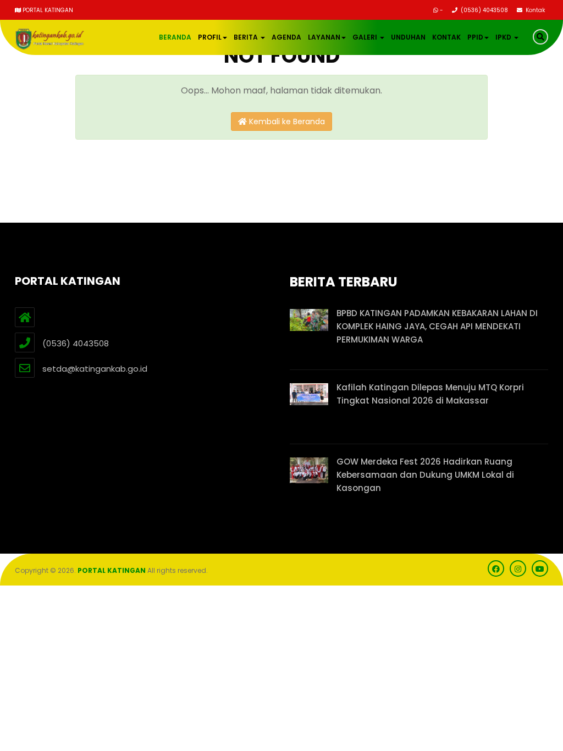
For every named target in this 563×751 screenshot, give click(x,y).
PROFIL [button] (210, 37)
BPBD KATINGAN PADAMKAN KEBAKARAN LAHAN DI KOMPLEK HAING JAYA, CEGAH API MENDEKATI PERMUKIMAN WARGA (437, 326)
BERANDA (175, 37)
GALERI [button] (365, 37)
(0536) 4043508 (483, 10)
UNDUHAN (408, 37)
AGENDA (286, 37)
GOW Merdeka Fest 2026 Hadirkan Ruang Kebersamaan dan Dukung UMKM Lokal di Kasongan (425, 475)
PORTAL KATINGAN (112, 570)
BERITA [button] (247, 37)
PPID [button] (475, 37)
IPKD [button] (504, 37)
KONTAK (446, 37)
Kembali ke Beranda (286, 121)
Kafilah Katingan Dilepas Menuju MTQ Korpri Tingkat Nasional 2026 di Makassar (430, 394)
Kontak (534, 10)
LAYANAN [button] (324, 37)
